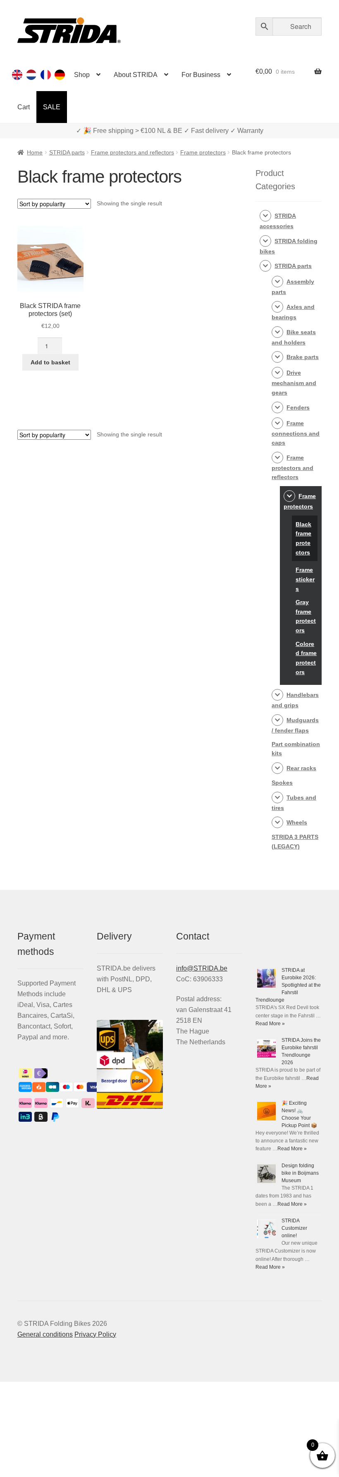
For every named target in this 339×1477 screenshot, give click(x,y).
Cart (23, 107)
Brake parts (302, 357)
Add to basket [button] (50, 362)
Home (35, 152)
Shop (82, 74)
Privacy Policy (95, 1334)
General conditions (45, 1334)
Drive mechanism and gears (294, 382)
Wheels (296, 822)
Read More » (270, 1023)
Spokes (282, 782)
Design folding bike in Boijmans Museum (300, 1173)
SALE (51, 107)
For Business (200, 74)
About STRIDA (136, 74)
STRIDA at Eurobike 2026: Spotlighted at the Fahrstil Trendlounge (288, 985)
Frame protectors (203, 152)
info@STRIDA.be (201, 968)
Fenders (298, 407)
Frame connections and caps (296, 433)
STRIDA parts (67, 152)
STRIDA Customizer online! (294, 1228)
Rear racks (301, 768)
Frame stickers (305, 579)
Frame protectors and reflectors (132, 152)
